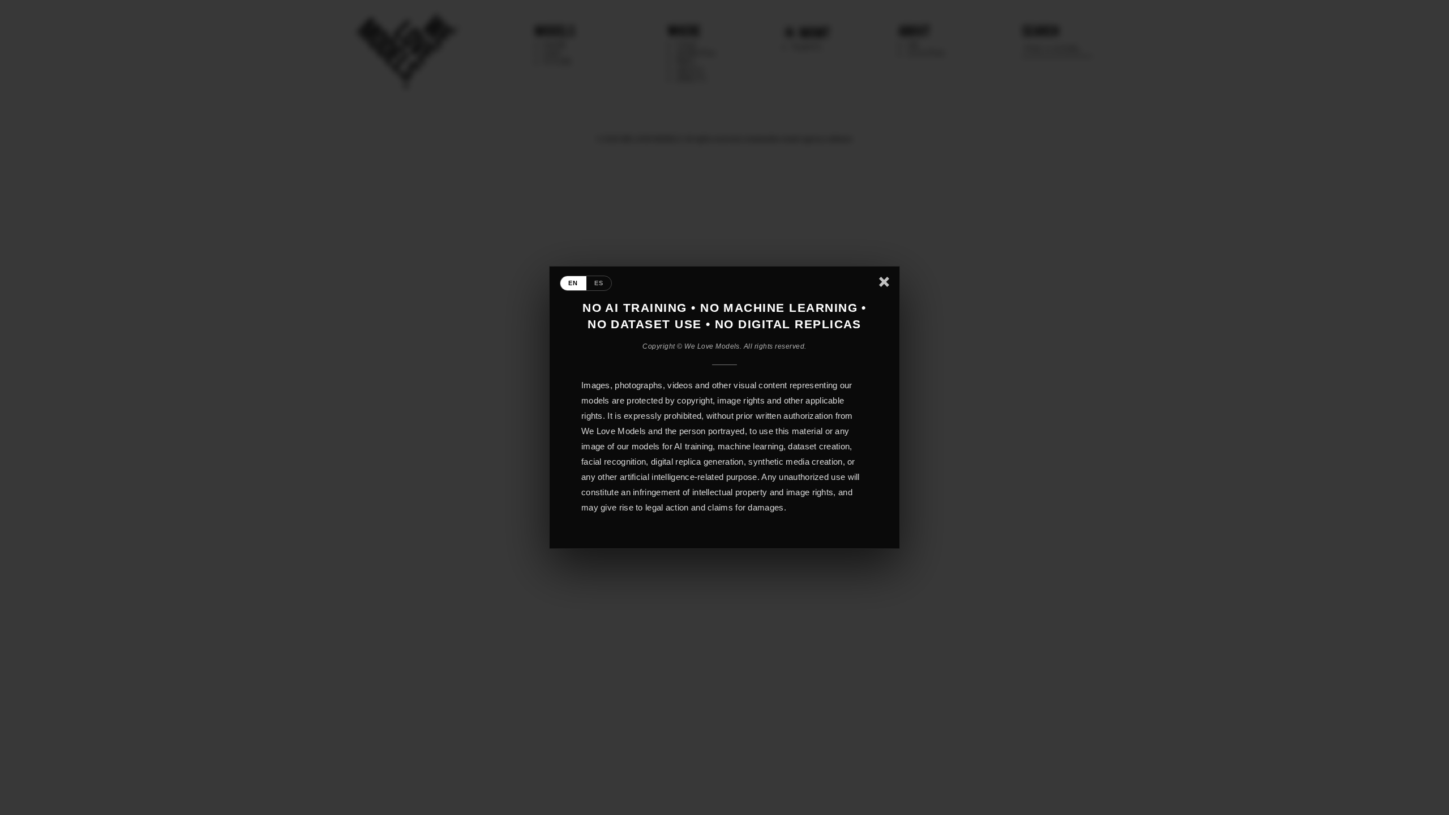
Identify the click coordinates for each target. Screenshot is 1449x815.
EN (573, 283)
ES (599, 283)
